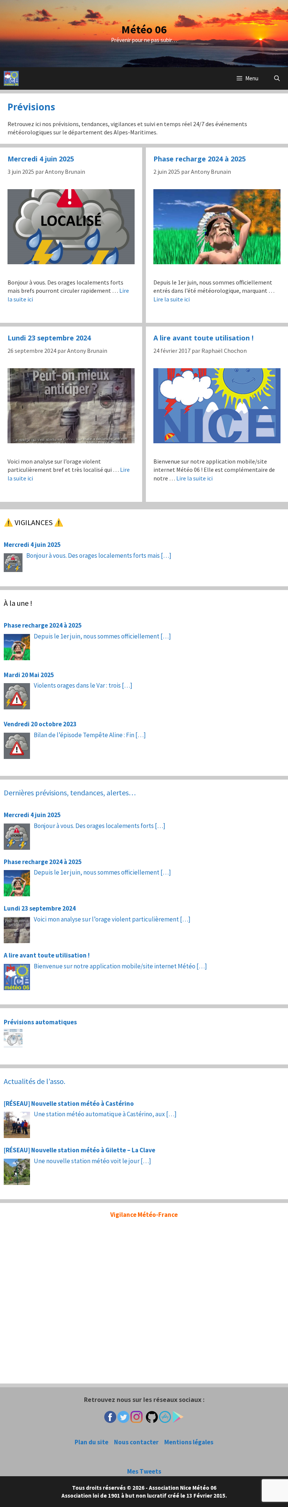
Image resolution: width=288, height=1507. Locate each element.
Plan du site (91, 1442)
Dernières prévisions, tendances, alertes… (70, 792)
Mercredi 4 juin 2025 (41, 158)
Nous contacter (136, 1442)
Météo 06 (144, 29)
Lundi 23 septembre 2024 (49, 337)
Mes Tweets (144, 1471)
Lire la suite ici (171, 299)
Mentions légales (188, 1442)
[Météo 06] (11, 78)
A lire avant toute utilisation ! (203, 337)
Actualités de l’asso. (34, 1081)
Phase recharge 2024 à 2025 (199, 158)
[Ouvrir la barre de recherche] (277, 78)
